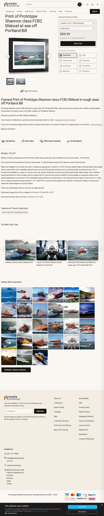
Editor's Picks (41, 11)
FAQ (80, 403)
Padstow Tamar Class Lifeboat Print (19, 262)
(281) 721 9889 (12, 454)
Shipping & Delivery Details (65, 120)
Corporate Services (61, 421)
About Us (57, 398)
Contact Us (8, 449)
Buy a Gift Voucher (61, 430)
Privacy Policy (84, 407)
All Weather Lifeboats (21, 212)
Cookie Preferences (86, 439)
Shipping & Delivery (86, 416)
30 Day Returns (96, 124)
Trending (52, 11)
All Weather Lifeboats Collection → (16, 370)
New (60, 11)
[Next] (50, 56)
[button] (35, 513)
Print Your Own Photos (62, 425)
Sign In (94, 11)
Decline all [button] (82, 512)
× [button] (101, 505)
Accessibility (84, 398)
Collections (29, 11)
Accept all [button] (82, 507)
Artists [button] (19, 11)
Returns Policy (84, 412)
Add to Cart (78, 43)
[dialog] (52, 509)
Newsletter (83, 434)
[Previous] (7, 56)
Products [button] (68, 11)
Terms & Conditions (86, 421)
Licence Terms (84, 425)
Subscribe (40, 411)
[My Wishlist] (87, 4)
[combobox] (51, 4)
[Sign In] (97, 4)
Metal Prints (83, 430)
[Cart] (92, 4)
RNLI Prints (10, 212)
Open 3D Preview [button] (30, 91)
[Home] (13, 4)
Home (4, 212)
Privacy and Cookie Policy (39, 511)
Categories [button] (10, 11)
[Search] (80, 4)
